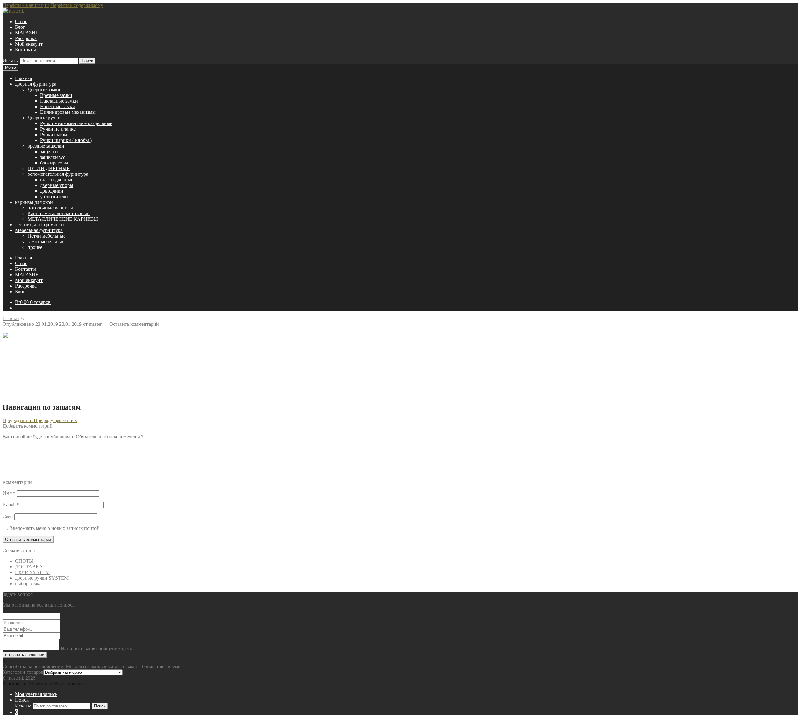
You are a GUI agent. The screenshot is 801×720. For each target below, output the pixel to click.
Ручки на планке (58, 129)
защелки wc (52, 157)
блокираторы (54, 162)
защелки (49, 151)
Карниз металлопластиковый (59, 213)
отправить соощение (24, 654)
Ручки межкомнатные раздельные (76, 123)
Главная (23, 78)
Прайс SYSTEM (32, 572)
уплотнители (54, 196)
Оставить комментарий (134, 324)
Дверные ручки (44, 117)
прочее (35, 247)
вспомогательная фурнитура (58, 174)
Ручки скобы (53, 134)
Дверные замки (44, 89)
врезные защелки (46, 146)
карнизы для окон (34, 202)
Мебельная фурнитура (39, 230)
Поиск (87, 60)
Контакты (25, 49)
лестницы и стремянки (39, 224)
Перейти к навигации (26, 5)
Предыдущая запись (40, 420)
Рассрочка (26, 38)
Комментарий (17, 482)
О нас (21, 21)
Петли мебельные (46, 236)
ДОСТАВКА (29, 566)
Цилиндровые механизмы (68, 112)
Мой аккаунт (29, 44)
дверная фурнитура (35, 84)
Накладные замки (59, 100)
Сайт (8, 516)
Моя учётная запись (36, 694)
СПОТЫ (24, 561)
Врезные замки (56, 95)
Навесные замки (57, 106)
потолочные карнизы (50, 207)
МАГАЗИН (27, 32)
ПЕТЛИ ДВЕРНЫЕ (49, 168)
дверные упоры (56, 185)
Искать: (11, 60)
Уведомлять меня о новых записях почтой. (55, 528)
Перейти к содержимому (76, 5)
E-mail (11, 504)
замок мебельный (46, 241)
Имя (9, 493)
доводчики (51, 191)
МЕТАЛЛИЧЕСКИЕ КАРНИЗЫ (63, 219)
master (95, 324)
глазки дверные (56, 179)
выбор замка (28, 583)
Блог (20, 27)
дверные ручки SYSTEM (42, 578)
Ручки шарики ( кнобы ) (66, 140)
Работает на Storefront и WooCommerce (44, 683)
